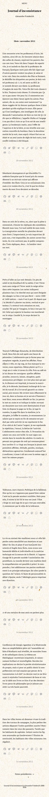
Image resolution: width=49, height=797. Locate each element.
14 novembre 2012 (24, 632)
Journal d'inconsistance (24, 11)
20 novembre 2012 (24, 160)
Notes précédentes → (24, 774)
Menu (24, 3)
